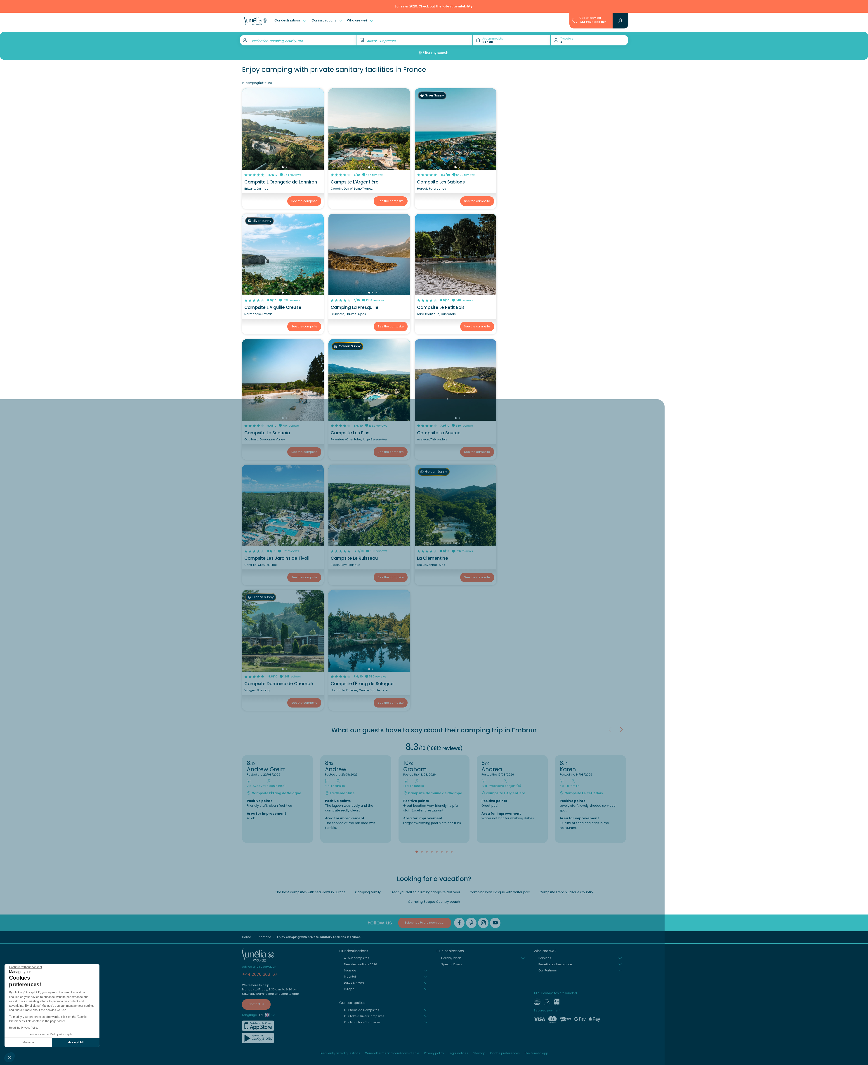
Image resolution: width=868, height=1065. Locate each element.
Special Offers (451, 964)
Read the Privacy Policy (23, 1027)
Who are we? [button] (357, 20)
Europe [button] (349, 989)
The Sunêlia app (536, 1053)
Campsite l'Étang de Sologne (362, 684)
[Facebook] (459, 923)
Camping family (368, 892)
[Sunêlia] (255, 20)
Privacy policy (434, 1053)
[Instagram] (483, 923)
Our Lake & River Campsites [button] (364, 1016)
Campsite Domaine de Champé (278, 684)
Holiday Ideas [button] (451, 958)
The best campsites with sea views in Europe (310, 892)
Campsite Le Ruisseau (354, 558)
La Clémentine (432, 558)
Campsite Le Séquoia (267, 433)
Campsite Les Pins (350, 433)
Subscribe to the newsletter (425, 922)
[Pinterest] (471, 923)
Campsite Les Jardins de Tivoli (276, 558)
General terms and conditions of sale (392, 1053)
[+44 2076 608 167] (574, 20)
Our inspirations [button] (324, 20)
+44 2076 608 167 (592, 22)
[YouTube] (495, 923)
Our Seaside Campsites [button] (361, 1010)
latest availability (457, 6)
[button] (9, 1057)
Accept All (76, 1042)
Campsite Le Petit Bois (441, 307)
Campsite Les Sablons (441, 182)
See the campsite (304, 201)
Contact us (256, 1004)
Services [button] (544, 958)
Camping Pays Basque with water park (500, 892)
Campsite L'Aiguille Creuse (272, 307)
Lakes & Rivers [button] (354, 983)
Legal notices (458, 1053)
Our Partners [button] (547, 970)
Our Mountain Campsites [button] (362, 1022)
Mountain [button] (351, 976)
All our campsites (356, 958)
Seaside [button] (350, 970)
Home (246, 937)
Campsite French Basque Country (566, 892)
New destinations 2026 (360, 964)
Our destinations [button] (288, 20)
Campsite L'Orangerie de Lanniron (280, 182)
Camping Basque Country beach (434, 901)
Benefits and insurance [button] (555, 964)
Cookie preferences (505, 1053)
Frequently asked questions (340, 1053)
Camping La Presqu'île (354, 307)
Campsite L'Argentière (354, 182)
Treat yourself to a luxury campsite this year (425, 892)
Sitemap (479, 1053)
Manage (28, 1042)
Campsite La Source (438, 433)
